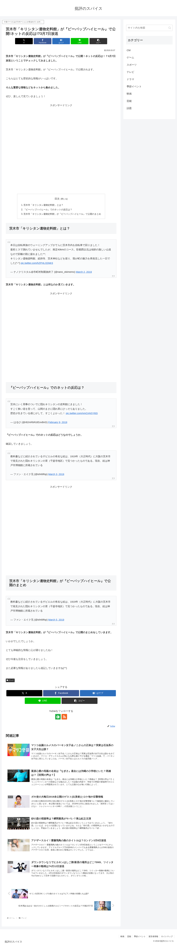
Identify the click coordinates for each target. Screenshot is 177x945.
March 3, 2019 (56, 474)
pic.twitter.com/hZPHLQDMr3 (37, 263)
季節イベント (140, 936)
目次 (57, 198)
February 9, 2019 (57, 422)
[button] (98, 41)
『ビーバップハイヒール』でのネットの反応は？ (48, 209)
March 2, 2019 (84, 272)
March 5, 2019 (56, 619)
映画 (122, 936)
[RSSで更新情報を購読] (64, 716)
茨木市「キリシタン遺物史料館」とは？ (43, 205)
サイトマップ (167, 936)
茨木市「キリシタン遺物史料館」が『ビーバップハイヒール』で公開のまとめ (62, 214)
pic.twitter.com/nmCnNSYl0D (82, 413)
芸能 (129, 936)
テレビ (11, 680)
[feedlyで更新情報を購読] (58, 716)
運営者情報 (153, 936)
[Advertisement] (61, 127)
